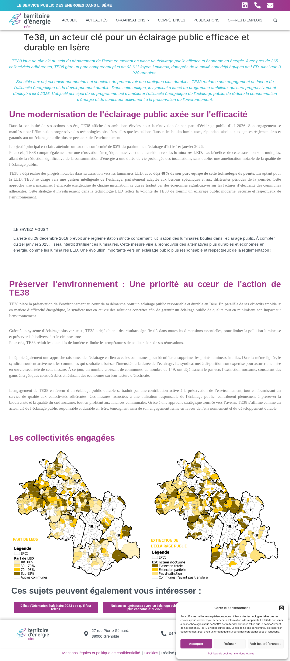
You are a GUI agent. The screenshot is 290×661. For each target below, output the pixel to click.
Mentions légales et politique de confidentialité (101, 653)
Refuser (230, 644)
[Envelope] (270, 5)
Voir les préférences (265, 644)
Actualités (96, 20)
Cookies (151, 653)
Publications (206, 20)
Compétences (171, 20)
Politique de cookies (220, 653)
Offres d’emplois (245, 20)
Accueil (69, 20)
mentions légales (244, 653)
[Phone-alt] (257, 5)
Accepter (196, 644)
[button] (281, 608)
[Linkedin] (245, 5)
